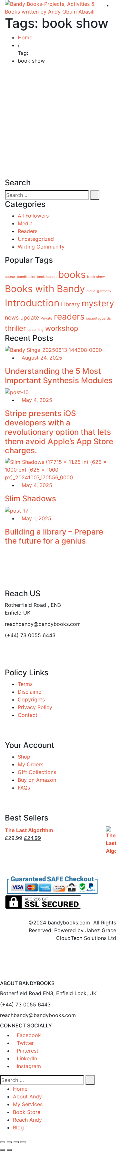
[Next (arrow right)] (9, 1150)
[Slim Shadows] (60, 469)
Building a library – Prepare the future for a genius (54, 536)
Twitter (25, 1043)
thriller (15, 328)
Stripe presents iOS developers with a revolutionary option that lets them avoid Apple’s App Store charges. (59, 432)
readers (69, 316)
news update (22, 317)
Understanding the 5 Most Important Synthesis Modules (59, 375)
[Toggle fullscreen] (9, 1142)
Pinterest (27, 1050)
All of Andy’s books (40, 98)
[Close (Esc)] (22, 1142)
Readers (27, 231)
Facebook (29, 1035)
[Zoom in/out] (2, 1142)
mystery (98, 303)
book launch (46, 277)
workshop (61, 328)
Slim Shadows (30, 498)
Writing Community (41, 246)
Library (70, 304)
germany (104, 291)
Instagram (29, 1066)
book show (96, 277)
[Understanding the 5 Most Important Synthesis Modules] (53, 349)
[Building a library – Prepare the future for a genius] (16, 510)
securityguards (98, 318)
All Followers (33, 215)
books (72, 274)
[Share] (16, 1142)
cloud (91, 291)
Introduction (32, 303)
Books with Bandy (45, 288)
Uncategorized (36, 239)
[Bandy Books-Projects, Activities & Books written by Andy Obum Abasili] (52, 7)
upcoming (35, 330)
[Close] (2, 976)
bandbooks (26, 277)
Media (25, 223)
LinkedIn (27, 1058)
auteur (10, 277)
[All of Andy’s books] (17, 90)
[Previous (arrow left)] (2, 1150)
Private (46, 318)
